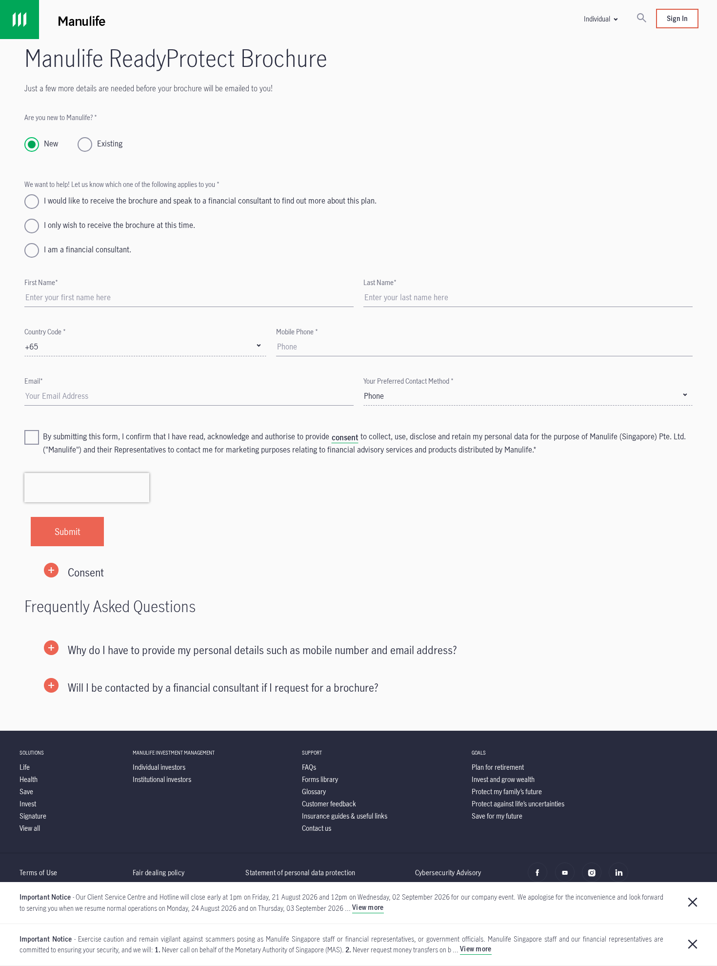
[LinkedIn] (621, 877)
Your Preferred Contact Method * (408, 381)
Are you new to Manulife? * (60, 117)
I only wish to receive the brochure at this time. (119, 225)
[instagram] (594, 877)
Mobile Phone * (297, 331)
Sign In (677, 18)
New (51, 143)
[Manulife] (218, 19)
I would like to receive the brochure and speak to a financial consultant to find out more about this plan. (210, 200)
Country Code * (45, 331)
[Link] (19, 19)
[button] (600, 18)
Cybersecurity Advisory (448, 872)
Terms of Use (39, 872)
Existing (109, 143)
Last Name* (380, 282)
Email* (33, 381)
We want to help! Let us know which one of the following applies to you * (121, 184)
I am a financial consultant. (87, 249)
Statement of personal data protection (300, 872)
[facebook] (540, 877)
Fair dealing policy (159, 872)
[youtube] (567, 877)
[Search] (641, 18)
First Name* (41, 282)
